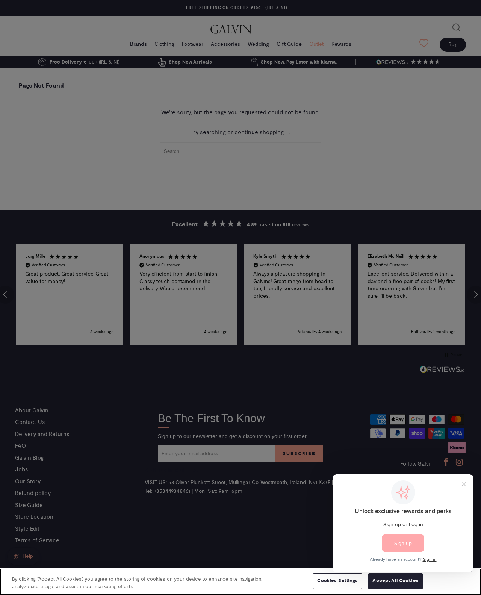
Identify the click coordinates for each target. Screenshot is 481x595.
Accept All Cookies (395, 581)
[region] (240, 581)
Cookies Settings (337, 581)
